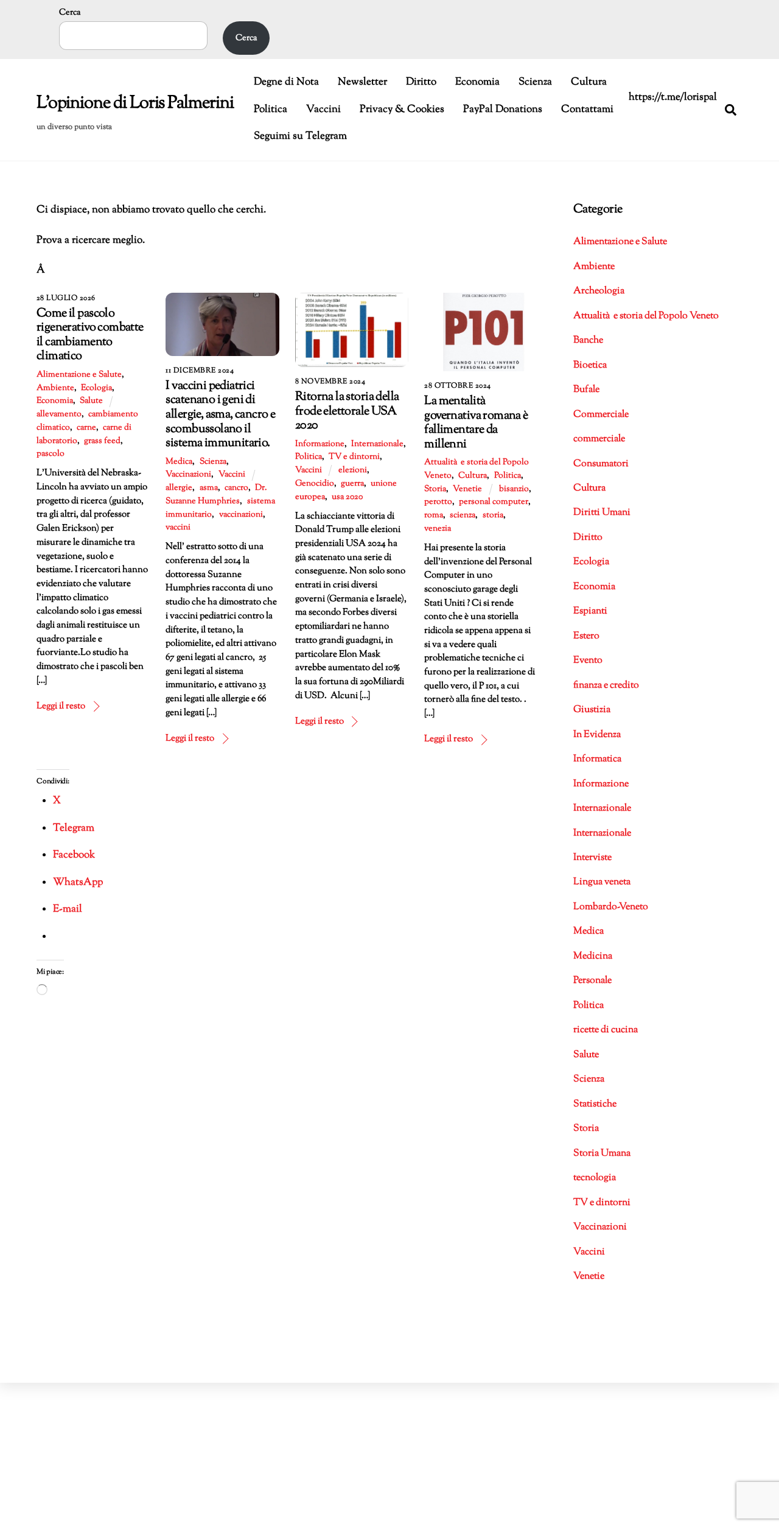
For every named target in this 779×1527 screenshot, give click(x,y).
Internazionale (377, 444)
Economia (477, 82)
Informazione (319, 444)
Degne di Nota (286, 82)
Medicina (592, 956)
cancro (236, 488)
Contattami (587, 109)
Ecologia (96, 388)
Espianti (590, 611)
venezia (437, 529)
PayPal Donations (502, 109)
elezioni (352, 470)
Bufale (586, 390)
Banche (588, 341)
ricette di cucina (605, 1030)
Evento (588, 661)
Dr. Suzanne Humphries (216, 495)
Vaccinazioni (188, 475)
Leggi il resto (61, 706)
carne (86, 428)
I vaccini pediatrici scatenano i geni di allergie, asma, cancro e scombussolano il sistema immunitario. (220, 414)
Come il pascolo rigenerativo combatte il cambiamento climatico (90, 335)
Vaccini (323, 109)
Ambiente (55, 388)
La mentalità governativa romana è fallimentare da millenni (476, 423)
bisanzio (514, 489)
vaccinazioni (241, 515)
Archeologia (598, 291)
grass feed (102, 441)
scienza (462, 515)
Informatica (597, 759)
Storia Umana (602, 1154)
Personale (592, 981)
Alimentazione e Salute (79, 375)
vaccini (178, 528)
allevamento (59, 414)
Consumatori (601, 464)
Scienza (535, 82)
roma (433, 515)
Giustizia (591, 710)
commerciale (599, 439)
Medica (179, 462)
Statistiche (595, 1104)
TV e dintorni (354, 457)
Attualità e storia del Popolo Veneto (646, 316)
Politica (270, 109)
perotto (438, 502)
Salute (91, 401)
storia (493, 515)
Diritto (421, 82)
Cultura (589, 82)
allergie (179, 488)
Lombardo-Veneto (610, 907)
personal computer (493, 502)
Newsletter (362, 82)
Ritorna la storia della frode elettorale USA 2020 (347, 411)
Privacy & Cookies (402, 109)
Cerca (69, 12)
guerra (352, 484)
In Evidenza (597, 735)
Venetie (467, 489)
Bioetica (590, 365)
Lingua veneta (602, 882)
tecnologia (594, 1178)
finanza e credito (606, 686)
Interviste (592, 858)
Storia (435, 489)
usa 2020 (347, 497)
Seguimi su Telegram (300, 136)
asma (209, 488)
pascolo (51, 454)
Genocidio (314, 484)
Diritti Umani (602, 513)
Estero (586, 636)
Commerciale (601, 415)
